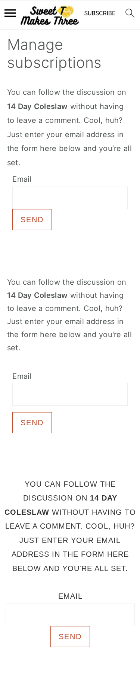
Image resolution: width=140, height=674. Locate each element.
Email (22, 179)
